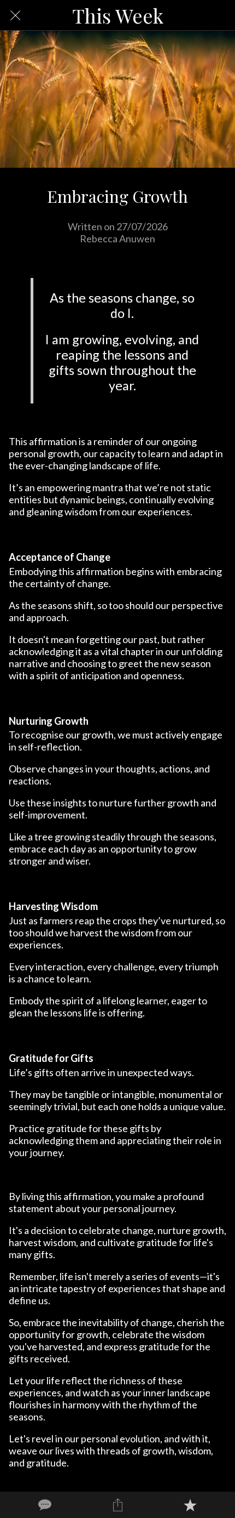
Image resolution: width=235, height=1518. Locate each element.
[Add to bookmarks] (190, 1505)
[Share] (117, 1505)
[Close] (15, 15)
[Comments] (45, 1505)
